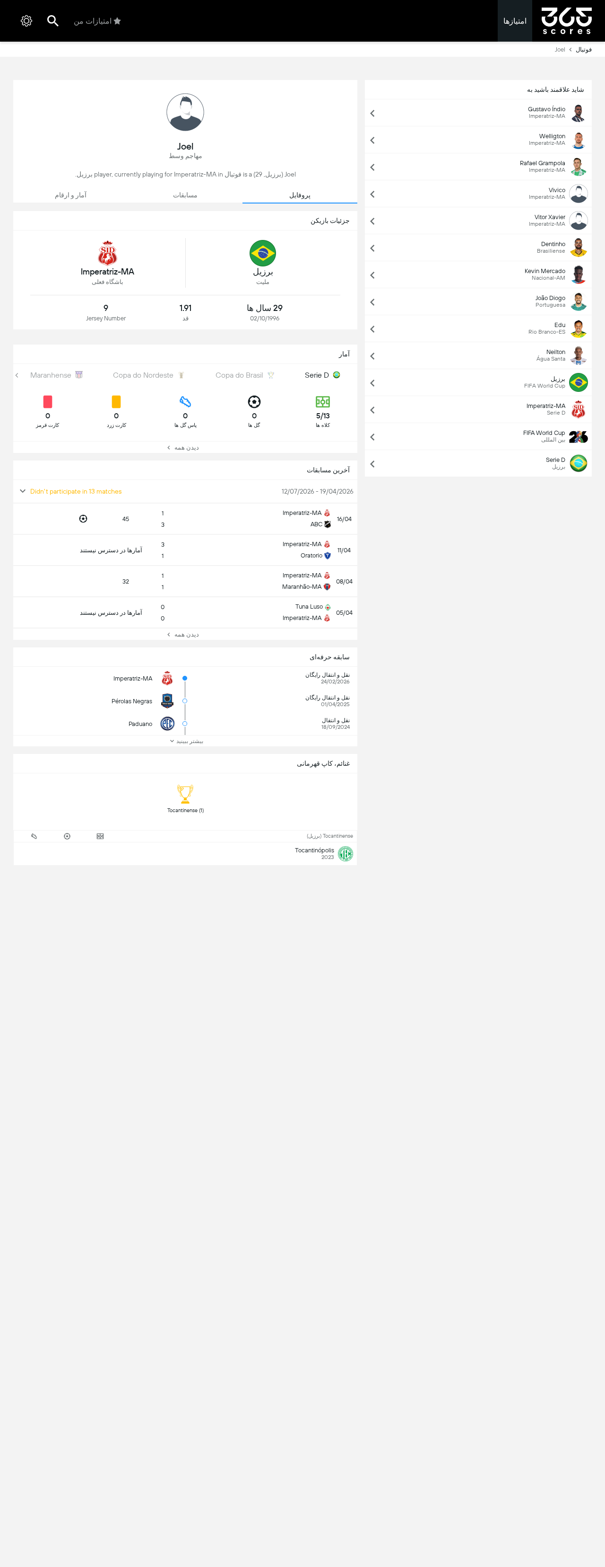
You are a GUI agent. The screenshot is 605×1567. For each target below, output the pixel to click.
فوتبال (584, 49)
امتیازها (515, 21)
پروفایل (300, 195)
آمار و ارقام (70, 195)
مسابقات (185, 195)
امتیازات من (93, 21)
